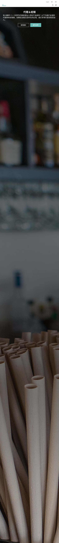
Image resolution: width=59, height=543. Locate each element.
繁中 (52, 2)
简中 (56, 2)
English (47, 2)
